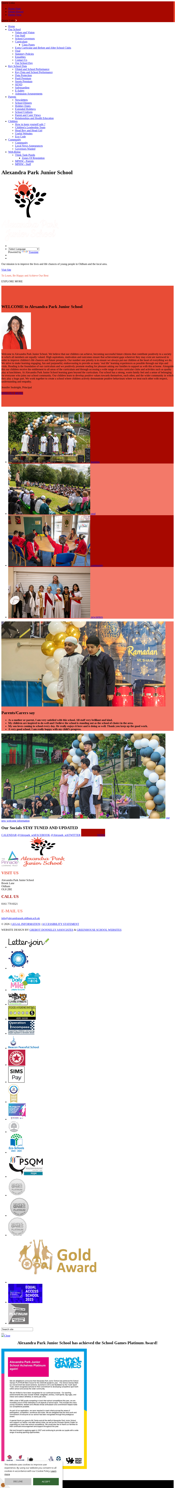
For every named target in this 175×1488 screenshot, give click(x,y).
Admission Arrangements (28, 93)
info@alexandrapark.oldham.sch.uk (20, 918)
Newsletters (21, 99)
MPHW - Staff (23, 164)
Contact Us (21, 60)
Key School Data (17, 66)
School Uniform (23, 112)
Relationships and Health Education (34, 118)
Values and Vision (25, 32)
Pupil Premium (23, 78)
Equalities (20, 56)
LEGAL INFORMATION (25, 924)
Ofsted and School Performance (32, 69)
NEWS (101, 835)
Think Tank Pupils (25, 154)
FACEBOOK (33, 835)
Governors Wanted (25, 148)
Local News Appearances (29, 145)
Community (14, 139)
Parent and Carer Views (28, 115)
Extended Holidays (25, 109)
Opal (17, 50)
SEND (18, 84)
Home (11, 26)
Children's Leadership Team (30, 127)
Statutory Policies (24, 53)
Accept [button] (46, 1481)
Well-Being (14, 151)
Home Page (14, 8)
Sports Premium (23, 81)
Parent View (15, 14)
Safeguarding (22, 87)
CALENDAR (9, 835)
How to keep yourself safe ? (30, 124)
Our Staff (20, 35)
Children (13, 121)
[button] (16, 20)
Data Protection (23, 75)
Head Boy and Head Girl (28, 130)
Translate (33, 252)
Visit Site (6, 269)
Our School (14, 29)
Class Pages (28, 44)
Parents (12, 96)
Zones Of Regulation (33, 158)
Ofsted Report (15, 11)
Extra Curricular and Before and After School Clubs (43, 47)
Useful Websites (23, 133)
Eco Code (20, 136)
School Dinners (23, 102)
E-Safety (19, 90)
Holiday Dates (23, 105)
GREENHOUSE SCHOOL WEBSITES (99, 929)
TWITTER (65, 835)
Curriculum (21, 41)
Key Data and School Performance (34, 72)
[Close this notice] (5, 1335)
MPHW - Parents (24, 161)
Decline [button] (18, 1481)
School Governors (25, 38)
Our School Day (24, 63)
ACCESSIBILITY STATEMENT (60, 924)
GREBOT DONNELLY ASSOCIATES (51, 929)
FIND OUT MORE (12, 393)
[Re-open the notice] (2, 1333)
